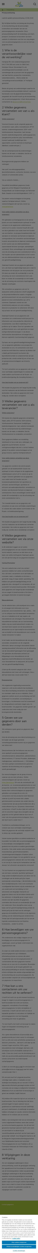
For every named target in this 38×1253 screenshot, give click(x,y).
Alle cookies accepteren (19, 1242)
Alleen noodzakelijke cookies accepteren (19, 1246)
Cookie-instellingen (19, 1251)
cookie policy (16, 1238)
